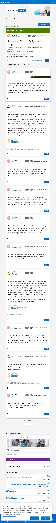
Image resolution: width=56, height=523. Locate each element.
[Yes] (44, 466)
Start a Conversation (44, 24)
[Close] (49, 504)
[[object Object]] (6, 18)
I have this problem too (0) (37, 60)
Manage (10, 518)
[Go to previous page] (25, 424)
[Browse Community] (54, 2)
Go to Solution (20, 30)
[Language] (52, 2)
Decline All (34, 518)
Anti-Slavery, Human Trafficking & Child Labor (21, 521)
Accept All (45, 518)
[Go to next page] (31, 424)
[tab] (13, 64)
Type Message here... (28, 420)
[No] (47, 466)
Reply (47, 60)
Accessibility (4, 521)
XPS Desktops (12, 18)
